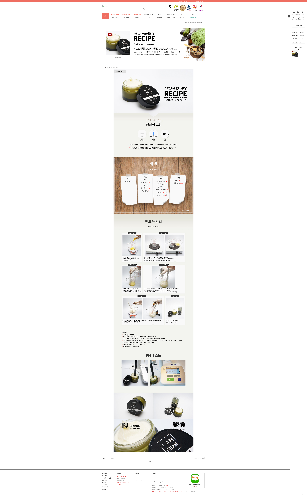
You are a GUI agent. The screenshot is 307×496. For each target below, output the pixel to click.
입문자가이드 (193, 17)
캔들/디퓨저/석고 (171, 14)
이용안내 (104, 473)
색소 (193, 14)
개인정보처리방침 (106, 478)
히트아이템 (295, 42)
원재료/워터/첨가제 (148, 14)
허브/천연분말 (137, 14)
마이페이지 (191, 1)
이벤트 (302, 38)
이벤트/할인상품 (171, 17)
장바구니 (202, 1)
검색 (143, 9)
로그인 (180, 1)
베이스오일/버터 (115, 14)
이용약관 (104, 475)
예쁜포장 (137, 17)
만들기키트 (159, 17)
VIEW (167, 485)
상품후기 (104, 484)
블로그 (104, 489)
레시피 (182, 17)
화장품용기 (126, 17)
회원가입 (185, 1)
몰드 (182, 14)
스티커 (148, 17)
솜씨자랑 (302, 35)
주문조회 (197, 1)
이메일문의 (119, 484)
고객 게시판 (105, 487)
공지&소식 (302, 32)
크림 (193, 22)
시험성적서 (302, 42)
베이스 (159, 14)
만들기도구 (114, 17)
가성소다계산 (295, 32)
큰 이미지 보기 (119, 57)
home (186, 22)
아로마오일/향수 (126, 14)
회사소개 (104, 480)
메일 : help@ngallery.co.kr (123, 482)
